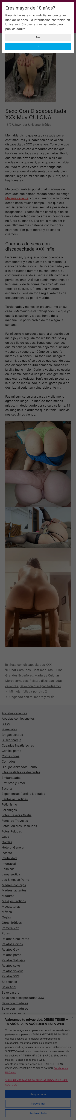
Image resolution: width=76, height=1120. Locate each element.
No (38, 37)
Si (38, 46)
